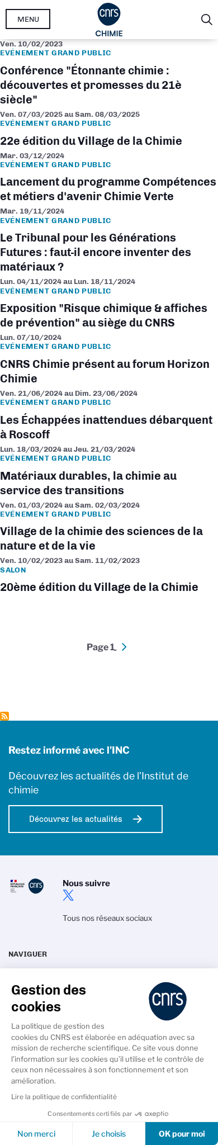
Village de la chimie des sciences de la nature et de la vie (109, 528)
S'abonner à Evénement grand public (4, 716)
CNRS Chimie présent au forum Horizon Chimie (109, 361)
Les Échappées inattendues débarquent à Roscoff (109, 416)
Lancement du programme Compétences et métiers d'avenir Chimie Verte (109, 179)
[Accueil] (109, 19)
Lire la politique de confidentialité (64, 1096)
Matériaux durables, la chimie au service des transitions (109, 472)
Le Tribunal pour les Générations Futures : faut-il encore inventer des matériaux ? (109, 241)
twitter (68, 895)
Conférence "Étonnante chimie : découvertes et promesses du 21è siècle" (109, 74)
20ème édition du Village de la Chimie (109, 576)
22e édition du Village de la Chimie (109, 130)
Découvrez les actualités (75, 819)
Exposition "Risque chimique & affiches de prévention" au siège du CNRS (109, 305)
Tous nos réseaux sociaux (107, 918)
